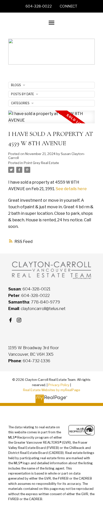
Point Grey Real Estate (41, 163)
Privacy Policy (59, 385)
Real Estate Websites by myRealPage (51, 390)
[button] (39, 6)
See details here (71, 188)
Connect (68, 6)
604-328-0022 (39, 6)
